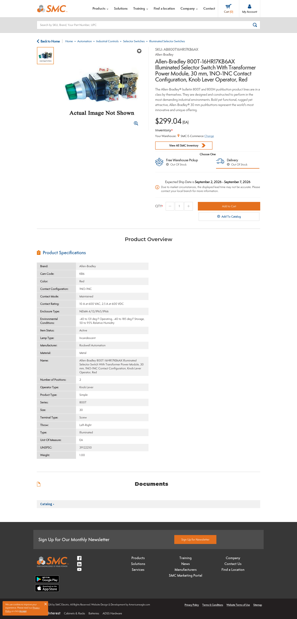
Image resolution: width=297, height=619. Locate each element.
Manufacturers (186, 569)
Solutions (138, 564)
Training (185, 558)
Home (69, 41)
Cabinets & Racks (74, 613)
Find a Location (233, 569)
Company (233, 558)
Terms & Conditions (212, 604)
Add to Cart (229, 206)
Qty (158, 206)
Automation (84, 41)
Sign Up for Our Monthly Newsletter (73, 539)
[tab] (92, 252)
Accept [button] (22, 611)
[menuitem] (100, 8)
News (185, 564)
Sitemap (257, 604)
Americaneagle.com (139, 604)
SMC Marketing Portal (185, 575)
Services (138, 569)
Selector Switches (134, 41)
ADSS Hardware (112, 613)
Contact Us (232, 564)
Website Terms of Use (238, 604)
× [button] (45, 603)
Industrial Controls (107, 41)
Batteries (94, 613)
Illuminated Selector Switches (167, 41)
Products (138, 558)
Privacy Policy (192, 604)
